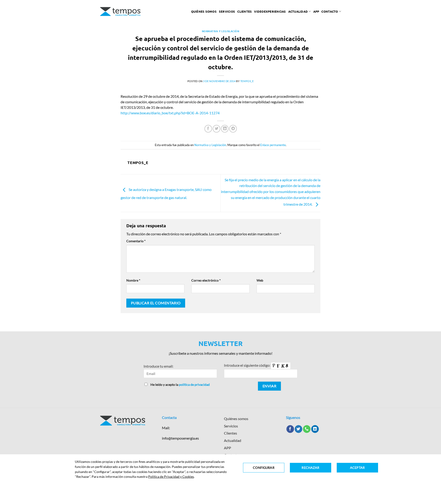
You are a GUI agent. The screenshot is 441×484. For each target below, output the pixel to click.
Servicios (227, 11)
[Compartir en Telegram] (233, 129)
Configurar (263, 468)
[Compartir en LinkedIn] (225, 129)
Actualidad (298, 11)
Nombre (133, 280)
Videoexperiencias (270, 11)
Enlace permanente (273, 145)
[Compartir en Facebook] (208, 129)
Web (260, 280)
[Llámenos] (307, 429)
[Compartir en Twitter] (216, 129)
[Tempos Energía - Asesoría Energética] (120, 11)
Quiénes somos (204, 11)
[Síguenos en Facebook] (290, 429)
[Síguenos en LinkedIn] (315, 429)
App (316, 11)
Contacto (329, 11)
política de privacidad (194, 384)
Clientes (244, 11)
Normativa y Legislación (220, 31)
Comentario (136, 241)
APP (227, 448)
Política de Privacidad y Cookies (171, 476)
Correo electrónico (206, 280)
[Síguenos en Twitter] (298, 429)
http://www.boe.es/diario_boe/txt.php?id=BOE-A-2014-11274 (170, 113)
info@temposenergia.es (180, 438)
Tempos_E (247, 81)
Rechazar (310, 468)
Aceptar (357, 468)
